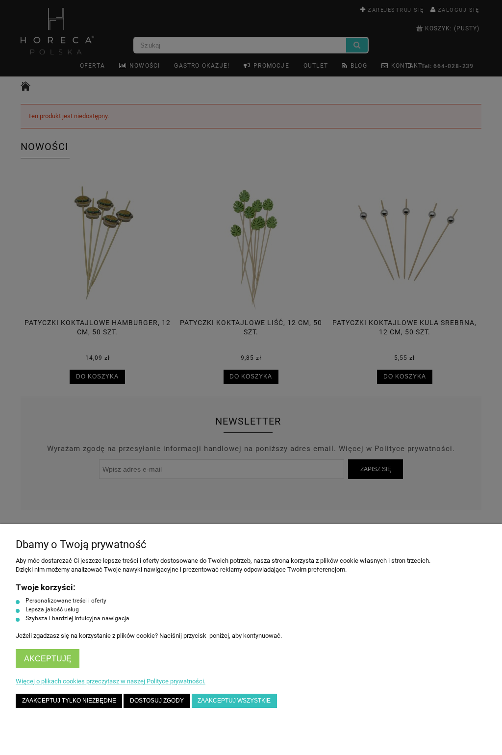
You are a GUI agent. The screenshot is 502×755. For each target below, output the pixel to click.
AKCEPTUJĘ (48, 658)
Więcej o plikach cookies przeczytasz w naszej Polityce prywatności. (110, 681)
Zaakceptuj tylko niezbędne (69, 700)
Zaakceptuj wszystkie (234, 700)
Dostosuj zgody (157, 700)
